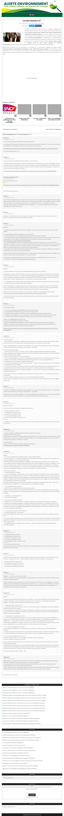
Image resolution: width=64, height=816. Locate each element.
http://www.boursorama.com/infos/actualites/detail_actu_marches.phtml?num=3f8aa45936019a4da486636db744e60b (31, 185)
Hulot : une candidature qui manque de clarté (54, 119)
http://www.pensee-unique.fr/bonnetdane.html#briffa (16, 445)
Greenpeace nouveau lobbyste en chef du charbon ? (15, 763)
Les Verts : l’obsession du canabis (39, 119)
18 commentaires (34, 23)
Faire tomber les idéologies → (54, 129)
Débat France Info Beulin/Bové (25, 119)
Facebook (39, 25)
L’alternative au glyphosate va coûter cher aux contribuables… (10, 120)
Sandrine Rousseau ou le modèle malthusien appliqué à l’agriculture (19, 758)
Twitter (32, 25)
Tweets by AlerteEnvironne (9, 806)
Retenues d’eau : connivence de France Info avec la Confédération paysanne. (26, 703)
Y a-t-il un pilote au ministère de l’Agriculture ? (18, 716)
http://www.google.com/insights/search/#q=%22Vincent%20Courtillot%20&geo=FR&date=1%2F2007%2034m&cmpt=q (31, 148)
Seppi (4, 692)
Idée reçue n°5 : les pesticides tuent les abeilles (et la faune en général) (19, 768)
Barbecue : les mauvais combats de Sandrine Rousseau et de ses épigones (20, 765)
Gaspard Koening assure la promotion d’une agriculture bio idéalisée (19, 735)
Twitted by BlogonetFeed (12, 191)
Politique (42, 23)
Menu (33, 15)
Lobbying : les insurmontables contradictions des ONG (15, 753)
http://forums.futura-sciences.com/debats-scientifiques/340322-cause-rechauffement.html (25, 293)
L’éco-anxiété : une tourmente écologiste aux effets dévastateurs (23, 718)
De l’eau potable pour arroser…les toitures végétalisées (21, 687)
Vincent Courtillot (13, 50)
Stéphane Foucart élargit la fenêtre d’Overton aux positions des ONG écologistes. (27, 695)
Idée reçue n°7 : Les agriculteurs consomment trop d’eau (16, 755)
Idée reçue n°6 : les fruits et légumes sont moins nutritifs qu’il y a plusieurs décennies (23, 760)
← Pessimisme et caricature (9, 129)
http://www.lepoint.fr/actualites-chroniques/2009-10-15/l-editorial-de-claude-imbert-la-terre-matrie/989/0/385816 (30, 171)
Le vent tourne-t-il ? (32, 20)
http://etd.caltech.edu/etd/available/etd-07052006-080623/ (17, 240)
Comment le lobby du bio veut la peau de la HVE (19, 713)
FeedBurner (35, 797)
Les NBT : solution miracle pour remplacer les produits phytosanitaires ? (24, 723)
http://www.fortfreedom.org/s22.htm (26, 259)
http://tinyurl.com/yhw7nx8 (36, 275)
